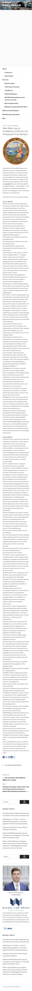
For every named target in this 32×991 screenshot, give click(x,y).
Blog (4, 118)
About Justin (9, 76)
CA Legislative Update (13, 765)
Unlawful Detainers (11, 94)
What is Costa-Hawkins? (10, 110)
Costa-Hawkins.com (12, 4)
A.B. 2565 (7, 184)
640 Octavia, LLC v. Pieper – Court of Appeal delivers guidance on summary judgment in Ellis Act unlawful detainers (15, 821)
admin (16, 125)
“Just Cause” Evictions (12, 87)
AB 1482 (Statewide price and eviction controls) (15, 99)
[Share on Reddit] (9, 757)
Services (5, 80)
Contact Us (8, 72)
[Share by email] (14, 757)
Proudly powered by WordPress (12, 986)
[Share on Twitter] (6, 757)
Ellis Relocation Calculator (11, 114)
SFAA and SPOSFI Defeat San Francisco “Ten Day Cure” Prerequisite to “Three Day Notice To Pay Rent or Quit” (16, 835)
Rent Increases (9, 83)
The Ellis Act (9, 90)
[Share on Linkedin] (11, 757)
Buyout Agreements (11, 103)
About (4, 69)
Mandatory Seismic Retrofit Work (16, 107)
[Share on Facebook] (4, 757)
